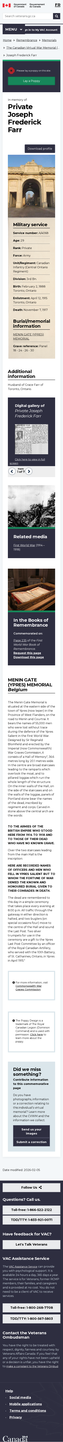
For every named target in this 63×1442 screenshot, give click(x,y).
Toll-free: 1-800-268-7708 (31, 1308)
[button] (11, 471)
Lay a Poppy (31, 81)
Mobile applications (25, 1404)
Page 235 (20, 640)
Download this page (28, 657)
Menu (11, 29)
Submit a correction (31, 1142)
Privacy (15, 1417)
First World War (24, 545)
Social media (20, 1397)
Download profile (40, 148)
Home (7, 40)
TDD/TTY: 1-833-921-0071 (31, 1220)
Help (9, 1391)
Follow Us (36, 1188)
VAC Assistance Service (23, 1266)
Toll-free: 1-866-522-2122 (31, 1210)
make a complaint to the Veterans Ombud (32, 1366)
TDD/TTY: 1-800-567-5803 (31, 1319)
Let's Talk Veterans (31, 1244)
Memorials (49, 40)
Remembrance (26, 40)
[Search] (56, 16)
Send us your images (31, 1131)
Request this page (27, 653)
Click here (36, 1034)
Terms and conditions (27, 1411)
